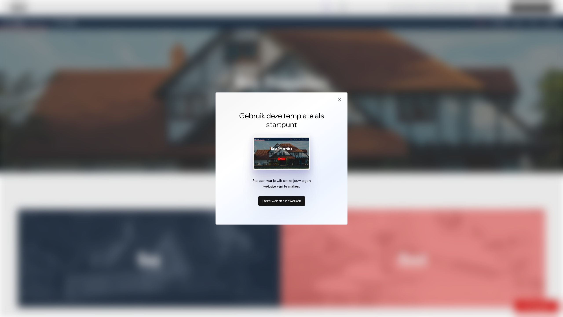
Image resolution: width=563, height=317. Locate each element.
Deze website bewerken (281, 201)
